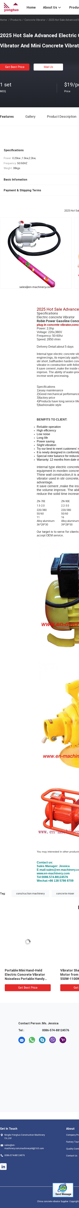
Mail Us (48, 67)
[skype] (42, 1040)
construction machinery (30, 893)
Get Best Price (14, 67)
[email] (21, 1040)
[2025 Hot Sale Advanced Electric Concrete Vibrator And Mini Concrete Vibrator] (28, 941)
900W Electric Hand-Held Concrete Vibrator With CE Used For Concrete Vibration (26, 974)
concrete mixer (65, 893)
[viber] (52, 1040)
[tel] (73, 1040)
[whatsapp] (32, 1040)
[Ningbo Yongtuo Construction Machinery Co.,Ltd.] (11, 6)
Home (3, 19)
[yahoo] (63, 1040)
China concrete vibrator (49, 1201)
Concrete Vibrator (35, 19)
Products (15, 19)
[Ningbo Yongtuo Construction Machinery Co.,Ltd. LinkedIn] (3, 1166)
